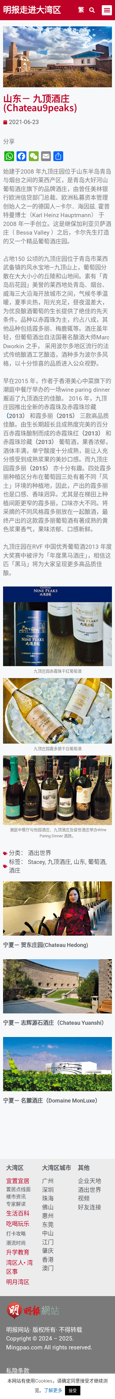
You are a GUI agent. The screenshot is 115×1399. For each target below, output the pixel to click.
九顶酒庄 (59, 861)
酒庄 (15, 870)
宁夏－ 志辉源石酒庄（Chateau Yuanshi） (55, 1023)
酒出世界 (39, 853)
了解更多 (53, 1390)
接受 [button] (73, 1390)
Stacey (36, 861)
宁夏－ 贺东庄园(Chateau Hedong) (45, 945)
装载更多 (57, 1141)
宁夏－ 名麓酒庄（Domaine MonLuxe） (52, 1100)
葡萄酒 (96, 861)
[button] (92, 10)
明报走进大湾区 (32, 10)
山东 (79, 861)
